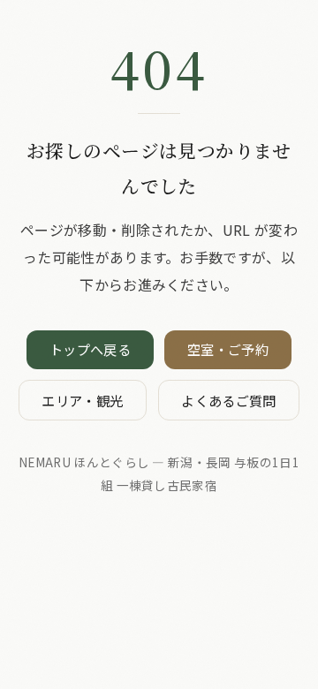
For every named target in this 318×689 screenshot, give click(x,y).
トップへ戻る (90, 349)
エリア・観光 (82, 400)
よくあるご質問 (228, 400)
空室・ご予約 (228, 349)
